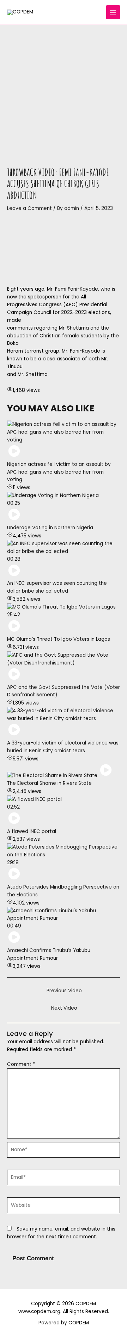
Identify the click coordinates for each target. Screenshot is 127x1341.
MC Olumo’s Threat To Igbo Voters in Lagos (58, 639)
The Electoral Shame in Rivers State (49, 783)
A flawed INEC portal (31, 831)
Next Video (64, 1008)
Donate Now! (90, 19)
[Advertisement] (63, 92)
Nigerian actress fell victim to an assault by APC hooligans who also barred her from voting (59, 472)
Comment (21, 1064)
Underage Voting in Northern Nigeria (50, 527)
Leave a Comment (29, 208)
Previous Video (64, 990)
